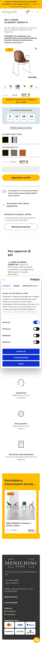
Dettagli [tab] (16, 286)
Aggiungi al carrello (21, 177)
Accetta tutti (21, 351)
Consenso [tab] (6, 286)
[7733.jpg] (21, 63)
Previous (5, 87)
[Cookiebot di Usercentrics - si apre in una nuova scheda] (30, 279)
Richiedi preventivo (21, 227)
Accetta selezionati (21, 357)
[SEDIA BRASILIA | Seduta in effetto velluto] (20, 519)
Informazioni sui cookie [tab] (31, 286)
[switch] (36, 329)
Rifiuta (21, 364)
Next (36, 87)
